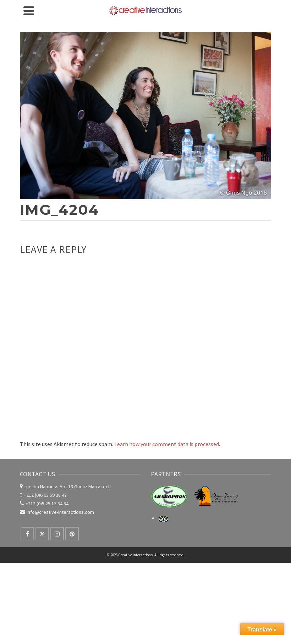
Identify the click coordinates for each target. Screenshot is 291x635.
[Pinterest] (72, 533)
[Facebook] (27, 533)
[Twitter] (42, 533)
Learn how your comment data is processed (166, 444)
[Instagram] (57, 533)
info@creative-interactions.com (60, 512)
